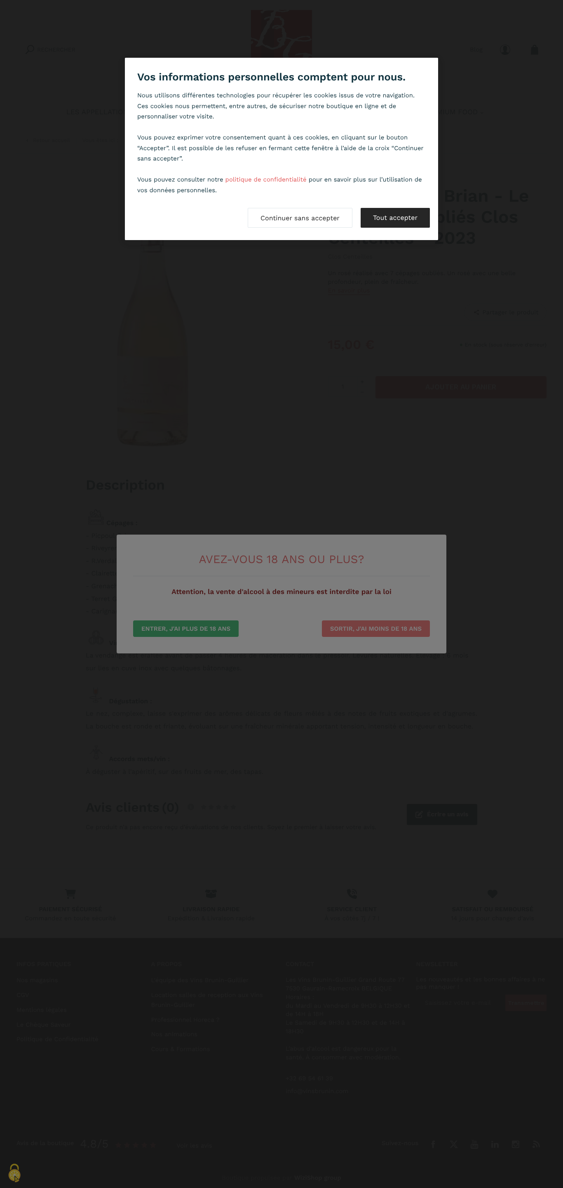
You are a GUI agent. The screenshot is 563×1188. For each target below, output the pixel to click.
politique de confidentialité (266, 179)
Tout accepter (395, 218)
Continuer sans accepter (300, 218)
